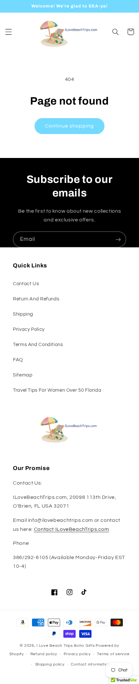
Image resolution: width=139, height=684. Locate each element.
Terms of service (113, 654)
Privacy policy (77, 654)
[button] (8, 31)
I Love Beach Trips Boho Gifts (66, 645)
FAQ (18, 359)
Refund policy (44, 654)
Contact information (90, 664)
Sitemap (22, 375)
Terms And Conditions (38, 344)
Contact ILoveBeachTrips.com (71, 529)
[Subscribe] (118, 239)
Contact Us (26, 283)
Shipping (23, 314)
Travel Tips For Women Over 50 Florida (57, 390)
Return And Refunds (36, 299)
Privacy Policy (29, 329)
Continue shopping (69, 126)
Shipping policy (50, 664)
